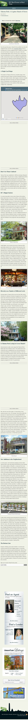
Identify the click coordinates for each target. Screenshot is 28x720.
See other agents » (14, 620)
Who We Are (6, 714)
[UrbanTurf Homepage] (7, 5)
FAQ (12, 674)
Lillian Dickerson (5, 15)
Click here (17, 20)
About (3, 714)
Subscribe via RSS (23, 714)
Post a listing (18, 674)
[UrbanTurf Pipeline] (14, 699)
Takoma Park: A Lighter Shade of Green (14, 11)
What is (19, 673)
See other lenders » (14, 642)
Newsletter (10, 714)
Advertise (14, 714)
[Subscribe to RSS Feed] (26, 714)
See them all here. (18, 48)
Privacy (18, 714)
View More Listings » (14, 671)
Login (12, 673)
